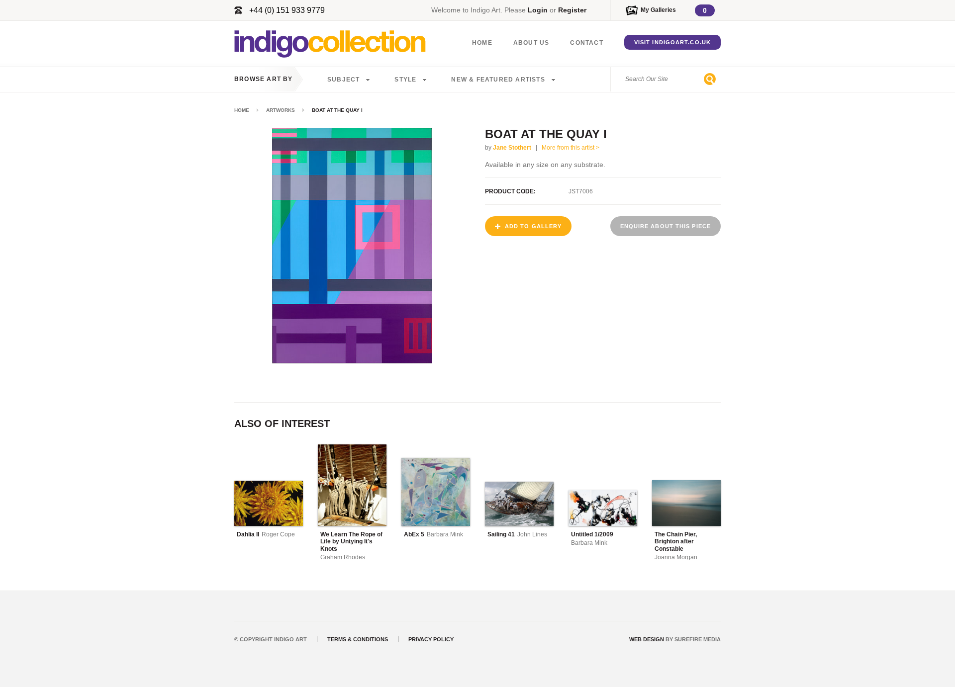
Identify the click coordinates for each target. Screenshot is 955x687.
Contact (586, 42)
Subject (343, 79)
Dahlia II (248, 534)
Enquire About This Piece (665, 226)
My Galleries (658, 9)
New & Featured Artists (498, 79)
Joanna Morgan (676, 557)
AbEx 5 (414, 534)
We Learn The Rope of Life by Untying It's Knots (351, 541)
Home (482, 42)
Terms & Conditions (357, 639)
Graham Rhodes (342, 557)
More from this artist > (570, 147)
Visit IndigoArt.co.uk (672, 42)
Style (405, 79)
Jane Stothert (512, 147)
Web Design (646, 639)
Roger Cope (278, 534)
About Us (531, 42)
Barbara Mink (445, 534)
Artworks (280, 110)
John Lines (532, 534)
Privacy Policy (431, 639)
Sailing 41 (501, 534)
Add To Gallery (533, 226)
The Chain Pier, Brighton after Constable (676, 541)
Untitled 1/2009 (592, 534)
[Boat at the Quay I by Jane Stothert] (352, 360)
